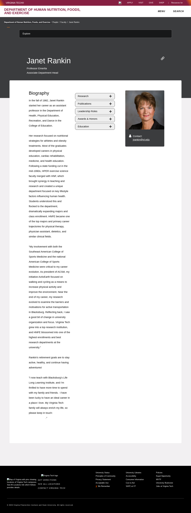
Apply (130, 3)
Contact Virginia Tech (52, 488)
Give (151, 3)
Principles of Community (105, 476)
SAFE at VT (131, 486)
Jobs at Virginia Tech (164, 486)
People (55, 22)
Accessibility (131, 476)
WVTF (158, 479)
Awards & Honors (87, 118)
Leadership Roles (87, 111)
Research (83, 96)
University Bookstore (164, 483)
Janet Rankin (74, 22)
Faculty (64, 22)
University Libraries (133, 473)
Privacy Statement (103, 479)
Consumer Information (135, 479)
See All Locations (50, 484)
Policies (159, 473)
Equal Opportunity (163, 476)
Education (83, 126)
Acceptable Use (102, 483)
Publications (84, 103)
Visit (141, 3)
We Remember (104, 486)
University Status (103, 473)
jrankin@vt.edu (141, 139)
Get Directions (48, 480)
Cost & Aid (130, 483)
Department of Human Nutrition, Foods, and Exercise (27, 22)
